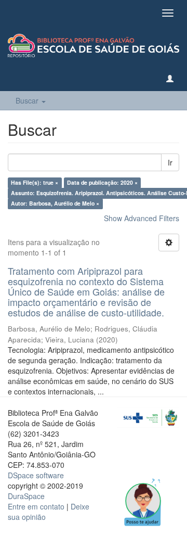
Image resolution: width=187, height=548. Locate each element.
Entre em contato (36, 506)
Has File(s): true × (34, 182)
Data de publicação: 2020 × (102, 182)
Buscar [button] (28, 100)
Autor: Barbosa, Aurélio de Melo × (55, 203)
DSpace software (36, 475)
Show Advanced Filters (141, 218)
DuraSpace (26, 496)
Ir (170, 162)
